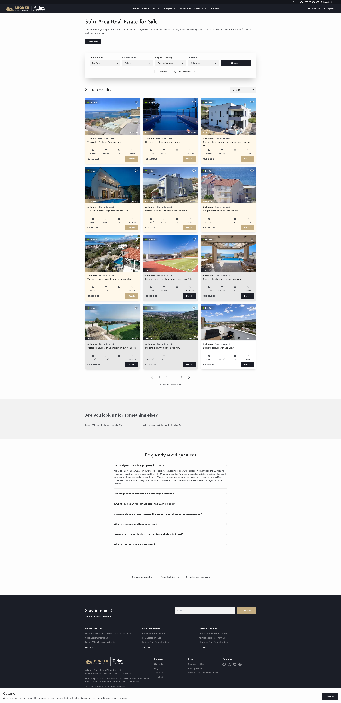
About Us (158, 664)
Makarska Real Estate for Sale (213, 642)
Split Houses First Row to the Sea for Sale (163, 425)
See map (168, 57)
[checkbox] (155, 71)
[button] (170, 464)
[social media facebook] (224, 664)
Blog (156, 668)
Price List (158, 677)
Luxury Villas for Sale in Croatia (100, 642)
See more (89, 647)
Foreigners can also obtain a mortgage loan (200, 474)
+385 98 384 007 (124, 673)
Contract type (96, 57)
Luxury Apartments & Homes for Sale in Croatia (108, 633)
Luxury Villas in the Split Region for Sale (104, 425)
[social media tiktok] (240, 664)
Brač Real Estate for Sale (154, 633)
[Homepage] (25, 8)
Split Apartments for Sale (97, 638)
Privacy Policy (195, 668)
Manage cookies (196, 664)
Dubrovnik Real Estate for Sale (213, 633)
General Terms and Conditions (203, 672)
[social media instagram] (229, 664)
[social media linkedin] (234, 664)
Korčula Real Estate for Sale (155, 642)
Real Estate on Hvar (151, 638)
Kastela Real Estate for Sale (212, 638)
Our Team (158, 672)
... (174, 377)
